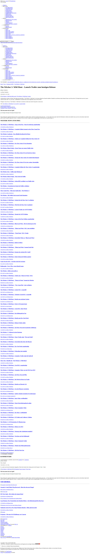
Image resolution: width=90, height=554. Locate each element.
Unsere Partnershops (4, 523)
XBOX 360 (7, 71)
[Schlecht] (2, 112)
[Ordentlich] (15, 112)
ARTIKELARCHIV (9, 56)
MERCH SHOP (8, 67)
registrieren (26, 459)
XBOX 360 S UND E (9, 72)
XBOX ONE (8, 74)
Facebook (2, 527)
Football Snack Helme (15, 537)
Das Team (2, 519)
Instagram (2, 528)
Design (1, 552)
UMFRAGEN (8, 54)
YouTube (2, 535)
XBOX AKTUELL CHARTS (11, 64)
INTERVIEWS (8, 51)
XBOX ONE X (8, 36)
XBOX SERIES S (9, 37)
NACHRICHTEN (9, 48)
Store (14, 108)
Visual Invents (9, 551)
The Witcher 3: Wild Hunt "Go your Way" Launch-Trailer (14, 103)
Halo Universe (3, 537)
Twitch (1, 532)
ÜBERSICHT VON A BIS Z (11, 60)
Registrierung (12, 1)
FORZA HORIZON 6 (46, 82)
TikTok (1, 530)
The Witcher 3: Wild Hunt (19, 84)
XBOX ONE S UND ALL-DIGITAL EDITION (14, 34)
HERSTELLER (8, 61)
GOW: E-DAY (36, 82)
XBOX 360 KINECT (9, 73)
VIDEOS (12, 42)
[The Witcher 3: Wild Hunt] (7, 106)
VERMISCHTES (8, 52)
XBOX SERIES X (9, 38)
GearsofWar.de (9, 536)
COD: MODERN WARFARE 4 (13, 82)
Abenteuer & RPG (10, 84)
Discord (2, 526)
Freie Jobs (2, 521)
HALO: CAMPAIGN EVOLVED (27, 82)
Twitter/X (2, 533)
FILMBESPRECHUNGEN (10, 53)
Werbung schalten (3, 522)
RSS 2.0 (16, 524)
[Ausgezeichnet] (19, 112)
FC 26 (40, 82)
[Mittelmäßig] (10, 112)
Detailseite (2, 108)
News (4, 84)
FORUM (20, 42)
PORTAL (5, 5)
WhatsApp (2, 534)
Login (7, 1)
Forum (6, 108)
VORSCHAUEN (8, 50)
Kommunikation (7, 552)
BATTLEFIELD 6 (54, 82)
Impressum (5, 518)
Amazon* (24, 469)
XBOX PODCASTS (9, 57)
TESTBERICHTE (9, 49)
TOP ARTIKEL (5, 481)
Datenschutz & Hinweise (5, 524)
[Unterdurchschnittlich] (6, 112)
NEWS (4, 42)
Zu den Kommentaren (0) (5, 105)
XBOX (6, 69)
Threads (2, 529)
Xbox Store (28, 469)
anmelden (20, 459)
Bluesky (10, 525)
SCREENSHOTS (8, 63)
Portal (1, 84)
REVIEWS (8, 42)
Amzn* (9, 108)
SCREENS (16, 42)
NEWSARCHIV (8, 55)
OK (12, 41)
